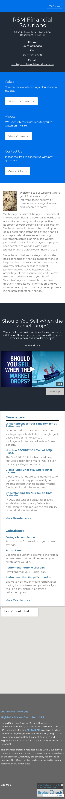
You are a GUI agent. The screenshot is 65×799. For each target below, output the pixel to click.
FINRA (30, 730)
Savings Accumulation (20, 537)
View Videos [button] (16, 136)
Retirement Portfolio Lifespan (25, 567)
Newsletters (15, 417)
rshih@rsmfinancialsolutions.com (33, 64)
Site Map (6, 784)
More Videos (32, 345)
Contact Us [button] (16, 171)
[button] (54, 6)
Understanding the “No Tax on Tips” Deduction (29, 494)
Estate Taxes (14, 550)
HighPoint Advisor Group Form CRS (22, 717)
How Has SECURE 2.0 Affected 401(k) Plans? (29, 451)
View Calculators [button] (19, 101)
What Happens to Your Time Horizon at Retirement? (31, 425)
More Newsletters (18, 518)
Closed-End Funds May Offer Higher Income (29, 471)
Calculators (15, 531)
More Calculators (18, 600)
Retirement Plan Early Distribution (28, 577)
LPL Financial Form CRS (14, 711)
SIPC (37, 730)
